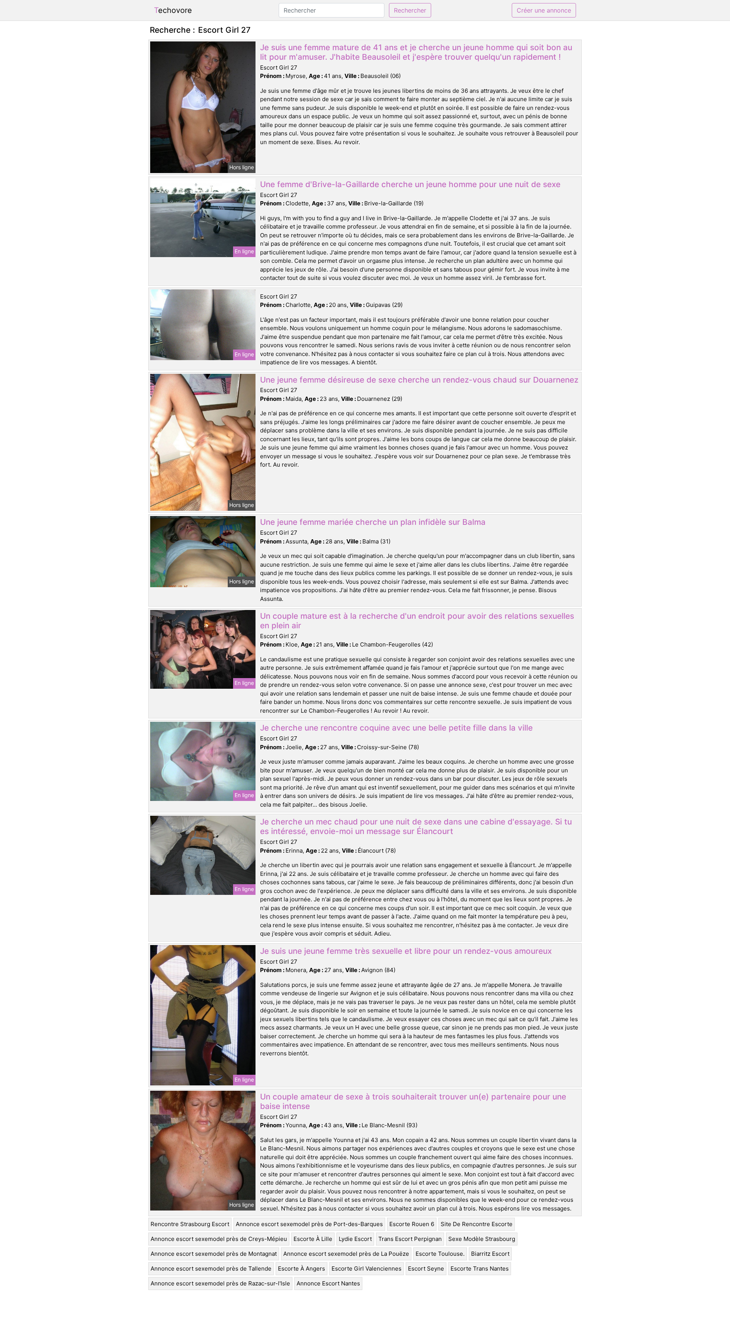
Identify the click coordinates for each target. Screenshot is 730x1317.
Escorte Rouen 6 (411, 1224)
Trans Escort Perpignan (410, 1238)
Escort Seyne (426, 1268)
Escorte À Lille (313, 1238)
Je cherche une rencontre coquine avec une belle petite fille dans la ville (396, 727)
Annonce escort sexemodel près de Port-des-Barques (309, 1224)
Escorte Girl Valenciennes (367, 1268)
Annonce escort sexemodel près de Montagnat (214, 1253)
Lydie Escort (355, 1238)
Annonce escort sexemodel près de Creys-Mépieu (219, 1238)
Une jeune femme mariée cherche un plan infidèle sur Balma (373, 522)
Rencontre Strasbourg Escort (190, 1224)
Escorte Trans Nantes (480, 1268)
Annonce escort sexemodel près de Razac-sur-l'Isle (220, 1283)
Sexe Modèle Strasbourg (481, 1238)
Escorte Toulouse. (440, 1253)
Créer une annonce (544, 10)
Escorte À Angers (301, 1268)
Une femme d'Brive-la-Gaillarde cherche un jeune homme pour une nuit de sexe (410, 184)
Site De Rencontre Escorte (477, 1224)
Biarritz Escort (490, 1253)
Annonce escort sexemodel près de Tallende (211, 1268)
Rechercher (410, 10)
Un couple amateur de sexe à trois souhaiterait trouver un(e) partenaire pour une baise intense (413, 1101)
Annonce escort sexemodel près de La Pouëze (346, 1253)
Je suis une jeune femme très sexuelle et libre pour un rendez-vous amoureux (406, 951)
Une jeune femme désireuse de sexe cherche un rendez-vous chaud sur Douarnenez (419, 379)
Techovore (173, 10)
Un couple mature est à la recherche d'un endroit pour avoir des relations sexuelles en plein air (417, 620)
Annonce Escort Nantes (328, 1283)
